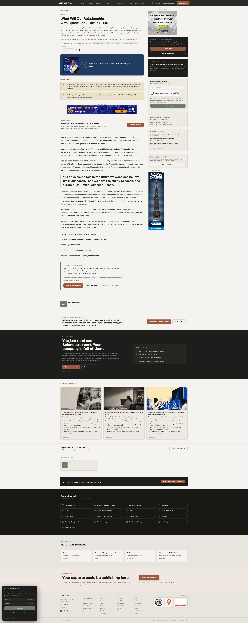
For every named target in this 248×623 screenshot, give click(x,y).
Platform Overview (87, 598)
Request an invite (168, 3)
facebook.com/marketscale (82, 250)
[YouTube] (67, 611)
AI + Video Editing (87, 603)
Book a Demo (137, 610)
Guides (119, 608)
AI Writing (85, 600)
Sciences (64, 14)
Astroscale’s (91, 137)
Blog (136, 3)
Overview (82, 3)
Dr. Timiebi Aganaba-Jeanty (98, 161)
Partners (136, 608)
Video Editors (120, 600)
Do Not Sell (174, 620)
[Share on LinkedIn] (79, 50)
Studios (102, 605)
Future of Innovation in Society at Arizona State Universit (106, 167)
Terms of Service (165, 620)
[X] (64, 611)
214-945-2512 (177, 100)
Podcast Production (88, 605)
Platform (90, 3)
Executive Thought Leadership (127, 39)
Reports (102, 603)
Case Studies (103, 600)
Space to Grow (72, 137)
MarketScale (85, 39)
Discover (99, 3)
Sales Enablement (87, 608)
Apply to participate (167, 164)
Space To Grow (81, 149)
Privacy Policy (156, 620)
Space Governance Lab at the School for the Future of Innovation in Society (103, 164)
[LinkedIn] (61, 611)
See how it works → (155, 74)
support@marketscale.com (158, 102)
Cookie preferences (183, 620)
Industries (109, 3)
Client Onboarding (104, 610)
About (142, 3)
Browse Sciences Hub (178, 449)
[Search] (152, 3)
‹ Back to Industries (65, 10)
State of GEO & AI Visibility (159, 122)
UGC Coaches (120, 605)
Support (136, 613)
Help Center (103, 613)
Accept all (20, 608)
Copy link (70, 50)
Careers (136, 605)
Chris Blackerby (103, 137)
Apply (118, 610)
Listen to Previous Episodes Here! (78, 234)
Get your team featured (73, 285)
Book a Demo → (64, 607)
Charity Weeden (120, 137)
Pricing (130, 3)
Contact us (63, 606)
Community (120, 3)
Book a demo (168, 48)
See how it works (92, 285)
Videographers (120, 603)
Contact (136, 600)
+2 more (64, 46)
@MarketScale (74, 245)
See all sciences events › (156, 148)
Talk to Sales (137, 603)
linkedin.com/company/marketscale (84, 256)
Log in (158, 3)
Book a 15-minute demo (149, 577)
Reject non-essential (19, 613)
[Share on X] (76, 50)
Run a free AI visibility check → (159, 321)
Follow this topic (168, 106)
